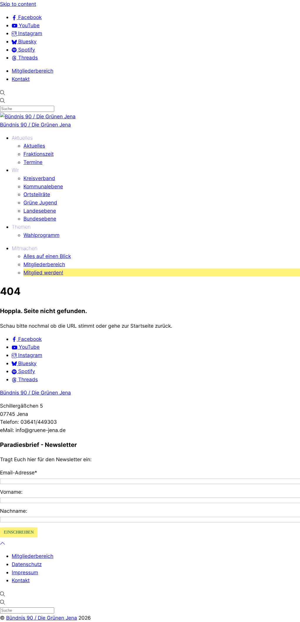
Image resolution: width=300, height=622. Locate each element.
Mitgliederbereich (32, 71)
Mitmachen (25, 248)
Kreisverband (39, 178)
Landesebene (39, 211)
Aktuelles (22, 138)
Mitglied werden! (43, 272)
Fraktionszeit (38, 154)
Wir (15, 170)
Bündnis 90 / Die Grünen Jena (35, 125)
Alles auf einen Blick (47, 256)
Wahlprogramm (41, 235)
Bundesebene (39, 219)
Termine (32, 162)
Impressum (25, 572)
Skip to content (18, 4)
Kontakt (21, 79)
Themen (21, 227)
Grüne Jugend (40, 202)
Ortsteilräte (36, 194)
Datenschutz (27, 564)
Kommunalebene (43, 186)
